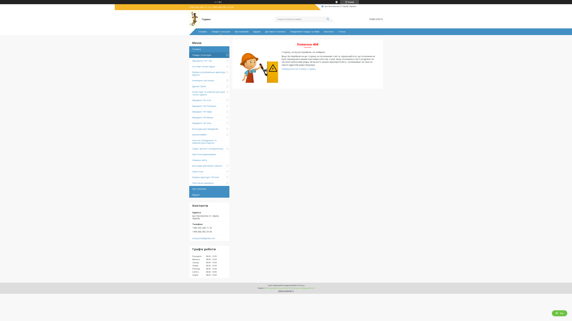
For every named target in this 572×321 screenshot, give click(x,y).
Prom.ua (300, 285)
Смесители (197, 171)
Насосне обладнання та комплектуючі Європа (204, 141)
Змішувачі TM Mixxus (202, 117)
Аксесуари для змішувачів (205, 129)
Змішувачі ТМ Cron (201, 100)
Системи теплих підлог (203, 66)
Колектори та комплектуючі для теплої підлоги (208, 93)
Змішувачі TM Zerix (201, 123)
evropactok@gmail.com (203, 238)
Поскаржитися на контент (277, 288)
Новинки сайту (199, 160)
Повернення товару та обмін (305, 32)
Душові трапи (199, 86)
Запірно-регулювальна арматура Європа (208, 73)
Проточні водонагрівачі (204, 154)
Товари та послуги (220, 32)
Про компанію (242, 32)
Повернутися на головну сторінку (299, 68)
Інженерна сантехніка (203, 80)
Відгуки (257, 32)
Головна (202, 32)
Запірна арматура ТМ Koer (205, 177)
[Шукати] (328, 19)
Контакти (329, 32)
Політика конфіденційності (302, 288)
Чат (562, 313)
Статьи (341, 32)
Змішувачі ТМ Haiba (202, 111)
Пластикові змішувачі (203, 183)
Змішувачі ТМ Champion (204, 106)
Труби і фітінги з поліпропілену (207, 148)
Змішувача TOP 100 (202, 60)
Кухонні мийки (199, 134)
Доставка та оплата (275, 32)
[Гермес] (194, 19)
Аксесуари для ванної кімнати (207, 165)
